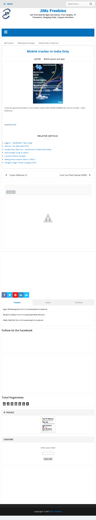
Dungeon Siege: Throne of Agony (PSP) (20, 162)
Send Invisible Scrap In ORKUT (16, 153)
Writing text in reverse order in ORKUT (19, 159)
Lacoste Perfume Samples (15, 156)
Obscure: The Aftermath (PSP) (16, 146)
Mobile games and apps (54, 59)
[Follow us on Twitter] (10, 295)
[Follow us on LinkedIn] (21, 295)
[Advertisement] (48, 23)
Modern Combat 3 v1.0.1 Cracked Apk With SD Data (24, 315)
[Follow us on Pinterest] (15, 295)
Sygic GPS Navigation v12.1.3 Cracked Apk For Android (25, 309)
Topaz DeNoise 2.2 (18, 175)
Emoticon (10, 192)
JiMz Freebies (53, 10)
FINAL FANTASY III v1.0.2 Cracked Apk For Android (23, 320)
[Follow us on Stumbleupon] (26, 295)
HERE (14, 125)
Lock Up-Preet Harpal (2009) (73, 175)
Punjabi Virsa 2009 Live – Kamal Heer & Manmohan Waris (27, 149)
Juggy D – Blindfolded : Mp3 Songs (18, 143)
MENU (10, 4)
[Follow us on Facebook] (4, 295)
